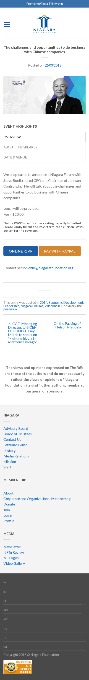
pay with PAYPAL (59, 251)
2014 (43, 302)
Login (7, 515)
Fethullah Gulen (15, 445)
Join (6, 510)
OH (5, 637)
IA (4, 582)
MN (5, 610)
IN (4, 591)
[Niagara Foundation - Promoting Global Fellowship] (44, 23)
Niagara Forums (32, 306)
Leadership (11, 306)
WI (5, 646)
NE (5, 628)
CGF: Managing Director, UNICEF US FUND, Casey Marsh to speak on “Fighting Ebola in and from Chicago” (22, 332)
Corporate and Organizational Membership (37, 498)
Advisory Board (15, 428)
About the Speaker (20, 147)
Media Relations (16, 456)
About (8, 493)
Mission (9, 461)
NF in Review (13, 552)
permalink (10, 309)
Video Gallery (14, 563)
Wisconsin (52, 306)
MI (5, 600)
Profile (8, 521)
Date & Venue (15, 157)
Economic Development (66, 302)
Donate (9, 504)
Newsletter (12, 547)
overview (12, 137)
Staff (7, 467)
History (9, 450)
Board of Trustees (17, 434)
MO (5, 619)
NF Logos (11, 558)
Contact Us (12, 439)
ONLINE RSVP (20, 251)
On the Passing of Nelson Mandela (67, 325)
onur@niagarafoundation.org (50, 268)
